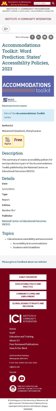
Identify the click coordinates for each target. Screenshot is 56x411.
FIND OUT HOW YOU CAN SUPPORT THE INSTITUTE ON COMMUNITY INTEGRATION (30, 388)
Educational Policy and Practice (28, 285)
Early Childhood (28, 277)
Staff (12, 332)
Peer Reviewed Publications (24, 344)
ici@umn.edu (15, 367)
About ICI (15, 340)
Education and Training (22, 336)
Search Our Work (18, 348)
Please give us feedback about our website (24, 261)
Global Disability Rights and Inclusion (28, 305)
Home (13, 329)
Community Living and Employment (28, 295)
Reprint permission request (14, 106)
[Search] (53, 3)
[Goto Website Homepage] (28, 18)
